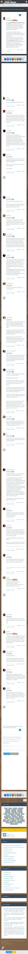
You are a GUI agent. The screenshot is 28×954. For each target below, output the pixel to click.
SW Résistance (13, 821)
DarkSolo (8, 130)
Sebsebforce (9, 317)
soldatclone (9, 234)
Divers (10, 808)
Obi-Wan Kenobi (7, 816)
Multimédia (19, 815)
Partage (8, 952)
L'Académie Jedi (7, 874)
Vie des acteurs (14, 824)
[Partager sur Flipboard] (18, 59)
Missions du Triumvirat (8, 878)
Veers (13, 929)
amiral (16, 931)
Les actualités (8, 726)
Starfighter (5, 821)
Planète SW (14, 816)
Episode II (21, 808)
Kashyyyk (10, 919)
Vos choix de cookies (17, 940)
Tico (12, 908)
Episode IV (14, 809)
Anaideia (14, 727)
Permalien (8, 51)
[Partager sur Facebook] (5, 59)
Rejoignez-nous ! (4, 942)
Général (16, 927)
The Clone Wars (21, 821)
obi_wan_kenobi (11, 351)
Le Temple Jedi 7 (7, 872)
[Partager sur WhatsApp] (15, 59)
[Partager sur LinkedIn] (20, 59)
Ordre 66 (21, 923)
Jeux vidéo (17, 814)
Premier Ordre (11, 914)
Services (13, 819)
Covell (19, 927)
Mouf (5, 917)
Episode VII (19, 811)
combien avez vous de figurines (10, 852)
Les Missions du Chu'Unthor (9, 880)
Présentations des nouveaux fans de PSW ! (12, 845)
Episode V (8, 811)
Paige (10, 908)
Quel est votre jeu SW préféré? (10, 860)
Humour (5, 814)
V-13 (7, 555)
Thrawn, (19, 931)
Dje (7, 434)
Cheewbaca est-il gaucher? (9, 856)
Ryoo (7, 508)
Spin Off (22, 819)
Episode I (15, 808)
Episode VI (13, 811)
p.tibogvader (9, 283)
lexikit (7, 197)
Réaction (21, 49)
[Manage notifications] (25, 944)
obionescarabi (10, 469)
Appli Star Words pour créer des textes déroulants (14, 847)
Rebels (6, 818)
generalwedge (10, 369)
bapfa (11, 727)
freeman (8, 255)
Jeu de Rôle (11, 814)
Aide (14, 952)
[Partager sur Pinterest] (13, 59)
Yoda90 (8, 688)
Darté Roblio (6, 922)
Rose (18, 908)
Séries (8, 819)
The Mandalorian (9, 822)
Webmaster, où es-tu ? (8, 849)
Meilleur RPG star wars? (8, 862)
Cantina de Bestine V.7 (8, 884)
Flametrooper (7, 913)
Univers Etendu (18, 822)
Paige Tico (6, 908)
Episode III (8, 809)
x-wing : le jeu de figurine (9, 858)
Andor (5, 808)
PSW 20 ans (21, 816)
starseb (8, 18)
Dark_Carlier (9, 651)
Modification (19, 105)
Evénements (14, 812)
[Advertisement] (14, 79)
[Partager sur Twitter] (10, 59)
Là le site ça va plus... (8, 851)
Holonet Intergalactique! (9, 876)
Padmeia (8, 215)
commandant (19, 929)
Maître (20, 922)
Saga (5, 819)
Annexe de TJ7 (7, 882)
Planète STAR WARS (10, 1)
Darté (14, 922)
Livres (22, 814)
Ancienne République (8, 923)
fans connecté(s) (11, 835)
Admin (18, 49)
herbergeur (6, 854)
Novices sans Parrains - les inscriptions (11, 888)
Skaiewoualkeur (6, 727)
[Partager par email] (23, 59)
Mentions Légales (8, 940)
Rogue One (12, 818)
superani (8, 525)
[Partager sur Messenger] (8, 59)
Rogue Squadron (19, 818)
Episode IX (20, 809)
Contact (23, 940)
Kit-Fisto (8, 154)
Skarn (7, 577)
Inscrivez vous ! (14, 753)
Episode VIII (7, 812)
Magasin (7, 815)
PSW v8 (2, 940)
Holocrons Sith (7, 886)
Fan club (20, 812)
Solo (18, 819)
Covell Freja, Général (8, 927)
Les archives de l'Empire (9, 890)
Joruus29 (8, 416)
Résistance (8, 909)
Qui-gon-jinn (9, 111)
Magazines (13, 815)
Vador (7, 98)
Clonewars (9, 614)
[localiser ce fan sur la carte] (16, 20)
